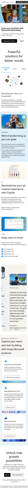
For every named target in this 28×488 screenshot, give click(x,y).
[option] (14, 294)
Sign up (7, 469)
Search (15, 69)
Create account (10, 402)
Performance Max (6, 68)
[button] (10, 324)
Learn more (14, 476)
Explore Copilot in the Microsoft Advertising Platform (10, 208)
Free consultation (17, 469)
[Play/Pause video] (24, 117)
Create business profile (12, 372)
